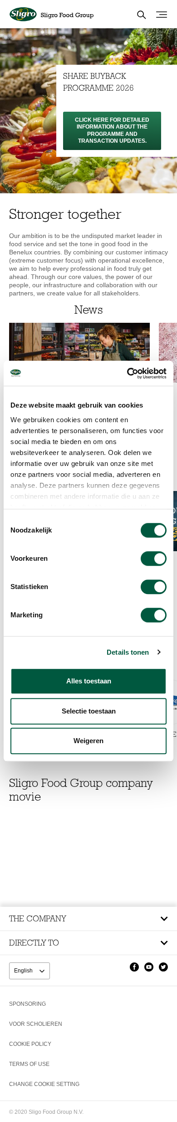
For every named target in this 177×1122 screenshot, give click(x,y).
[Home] (51, 14)
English (24, 970)
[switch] (154, 558)
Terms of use (29, 1064)
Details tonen (128, 652)
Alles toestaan (88, 681)
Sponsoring (27, 1004)
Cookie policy (30, 1044)
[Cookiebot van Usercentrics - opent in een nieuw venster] (127, 373)
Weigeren (88, 741)
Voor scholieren (35, 1024)
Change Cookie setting (44, 1084)
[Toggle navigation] (161, 14)
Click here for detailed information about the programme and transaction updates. (112, 130)
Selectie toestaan (89, 711)
